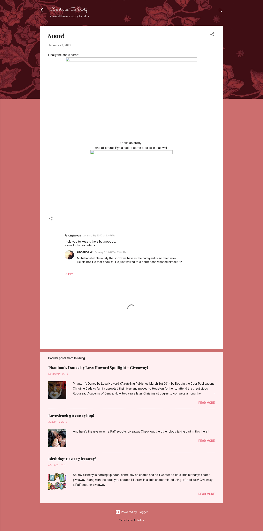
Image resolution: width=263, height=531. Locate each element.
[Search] (220, 11)
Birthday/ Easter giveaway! (72, 458)
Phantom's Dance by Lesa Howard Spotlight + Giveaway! (98, 367)
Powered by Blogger (134, 512)
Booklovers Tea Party (68, 9)
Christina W (84, 252)
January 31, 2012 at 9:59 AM (110, 252)
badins (140, 520)
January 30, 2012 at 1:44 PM (99, 235)
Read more (206, 403)
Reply (69, 274)
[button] (212, 35)
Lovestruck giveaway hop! (71, 415)
